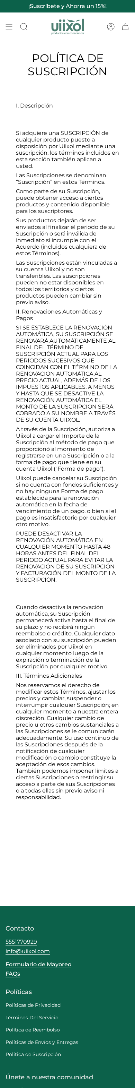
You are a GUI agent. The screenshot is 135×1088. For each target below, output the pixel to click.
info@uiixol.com (28, 951)
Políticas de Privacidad (33, 1005)
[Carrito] (125, 27)
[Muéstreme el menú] (9, 27)
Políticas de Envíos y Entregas (42, 1042)
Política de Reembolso (33, 1030)
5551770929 (21, 942)
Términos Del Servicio (32, 1017)
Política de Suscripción (33, 1054)
